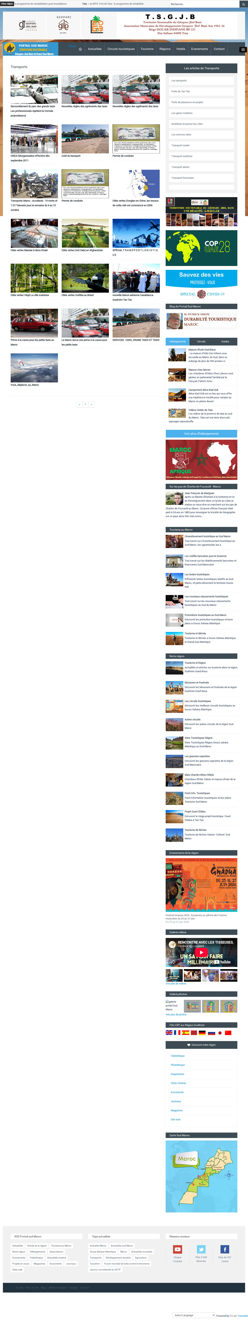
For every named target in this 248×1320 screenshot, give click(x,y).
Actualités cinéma (56, 1257)
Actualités (95, 49)
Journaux (176, 1101)
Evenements (199, 49)
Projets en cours (20, 1263)
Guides (225, 341)
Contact (219, 49)
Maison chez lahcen (199, 369)
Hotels (181, 49)
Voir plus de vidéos (176, 983)
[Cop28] (201, 247)
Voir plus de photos (176, 1014)
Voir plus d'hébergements (201, 433)
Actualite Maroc (98, 1245)
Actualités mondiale (141, 1251)
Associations (56, 1251)
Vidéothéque (178, 1055)
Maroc (123, 1251)
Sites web (17, 1269)
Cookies (73, 1287)
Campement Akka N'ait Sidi (203, 389)
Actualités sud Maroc (122, 1245)
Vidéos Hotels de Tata (201, 410)
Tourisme (147, 49)
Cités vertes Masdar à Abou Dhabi (29, 250)
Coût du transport (71, 155)
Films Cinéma (178, 1083)
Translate (243, 1315)
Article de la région (37, 1245)
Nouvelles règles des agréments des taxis (84, 106)
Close (72, 46)
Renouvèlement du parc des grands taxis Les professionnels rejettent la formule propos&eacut (33, 111)
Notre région (18, 1251)
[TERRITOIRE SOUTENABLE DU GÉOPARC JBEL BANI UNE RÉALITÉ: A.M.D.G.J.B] (201, 211)
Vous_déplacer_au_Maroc (25, 384)
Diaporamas (177, 1074)
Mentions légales (57, 1287)
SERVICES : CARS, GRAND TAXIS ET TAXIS (136, 340)
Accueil (19, 1287)
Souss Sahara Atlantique (103, 1251)
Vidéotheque (36, 1257)
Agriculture (140, 1257)
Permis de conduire (123, 155)
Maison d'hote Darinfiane (202, 349)
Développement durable (118, 1257)
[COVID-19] (201, 286)
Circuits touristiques (121, 49)
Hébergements (178, 341)
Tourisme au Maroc (61, 1245)
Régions (164, 49)
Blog (43, 1287)
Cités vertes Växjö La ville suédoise (30, 295)
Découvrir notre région (204, 1044)
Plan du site (32, 1287)
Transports (95, 1257)
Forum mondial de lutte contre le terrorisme (126, 1263)
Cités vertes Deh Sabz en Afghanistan (82, 250)
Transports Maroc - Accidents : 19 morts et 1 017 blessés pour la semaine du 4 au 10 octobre (34, 205)
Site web (175, 1119)
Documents (177, 1092)
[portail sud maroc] (28, 48)
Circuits (201, 341)
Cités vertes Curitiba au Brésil (78, 295)
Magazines (177, 1110)
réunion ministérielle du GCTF (105, 1269)
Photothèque (178, 1065)
